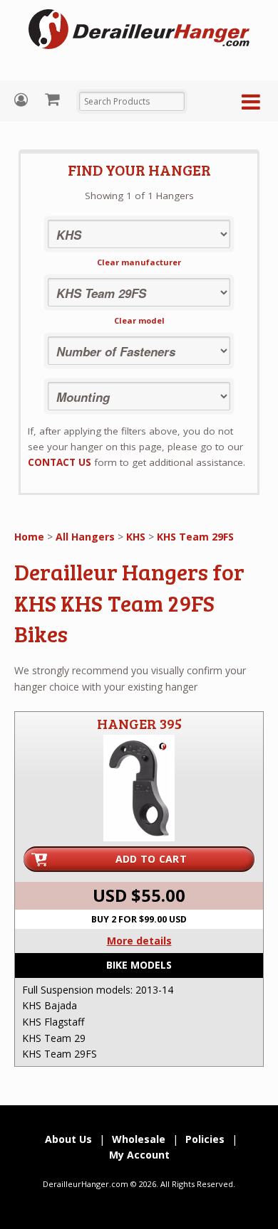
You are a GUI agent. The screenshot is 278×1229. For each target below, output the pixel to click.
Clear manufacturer (139, 262)
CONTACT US (59, 462)
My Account (22, 100)
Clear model (139, 320)
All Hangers (85, 536)
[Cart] (54, 99)
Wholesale (138, 1139)
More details (139, 940)
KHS (135, 536)
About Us (68, 1139)
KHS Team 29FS (195, 536)
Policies (205, 1139)
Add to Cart (151, 859)
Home (29, 536)
